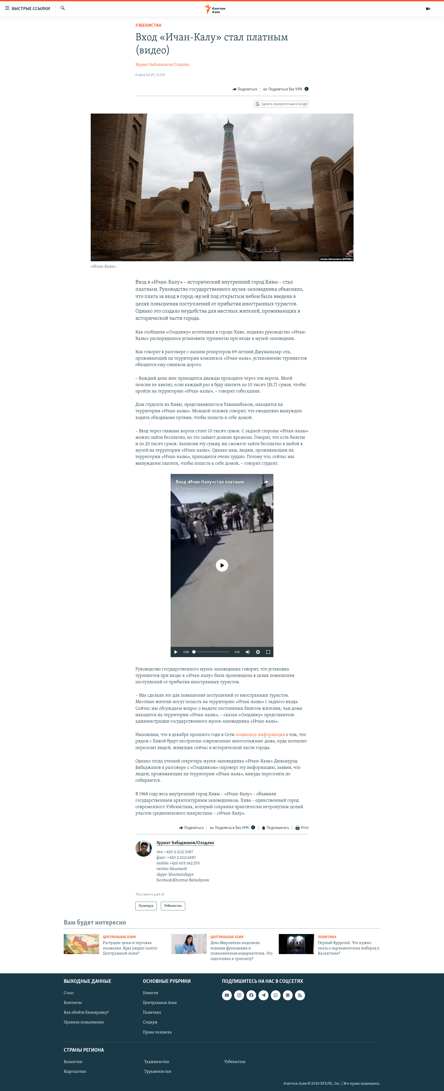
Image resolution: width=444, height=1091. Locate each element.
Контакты (73, 1003)
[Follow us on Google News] (288, 995)
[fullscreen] (268, 652)
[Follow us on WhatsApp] (276, 995)
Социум (150, 1022)
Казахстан (73, 1062)
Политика (327, 937)
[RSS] (300, 995)
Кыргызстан (75, 1072)
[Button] (245, 89)
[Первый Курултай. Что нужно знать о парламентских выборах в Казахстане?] (296, 944)
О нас (69, 993)
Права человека (157, 1032)
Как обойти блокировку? (86, 1013)
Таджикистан (156, 1062)
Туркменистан (157, 1072)
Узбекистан (148, 25)
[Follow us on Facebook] (251, 995)
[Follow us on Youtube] (227, 995)
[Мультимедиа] (428, 8)
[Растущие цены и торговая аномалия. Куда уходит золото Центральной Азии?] (81, 944)
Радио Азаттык (194, 489)
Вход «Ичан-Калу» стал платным (210, 482)
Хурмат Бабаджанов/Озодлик (162, 65)
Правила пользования (84, 1022)
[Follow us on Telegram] (263, 995)
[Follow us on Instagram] (239, 995)
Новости (150, 993)
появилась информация (260, 735)
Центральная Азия (119, 937)
